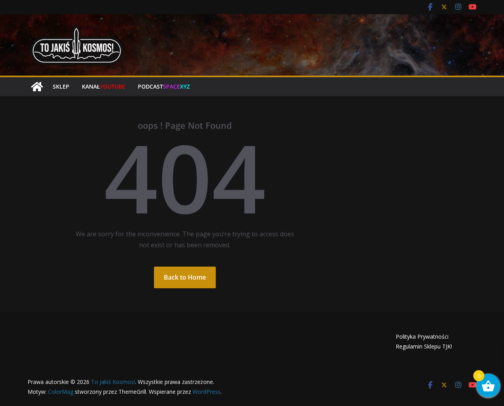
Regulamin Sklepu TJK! (424, 346)
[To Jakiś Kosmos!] (37, 86)
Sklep (61, 86)
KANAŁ (103, 86)
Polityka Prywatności (422, 336)
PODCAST (164, 86)
